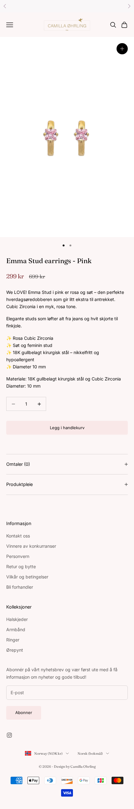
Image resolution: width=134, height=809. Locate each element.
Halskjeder (17, 619)
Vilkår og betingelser (27, 576)
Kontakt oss (18, 535)
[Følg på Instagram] (9, 735)
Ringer (12, 639)
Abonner (23, 712)
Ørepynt (14, 650)
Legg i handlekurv (67, 427)
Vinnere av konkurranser (31, 546)
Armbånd (15, 629)
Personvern (17, 556)
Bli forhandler (19, 587)
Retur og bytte (21, 566)
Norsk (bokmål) (90, 753)
